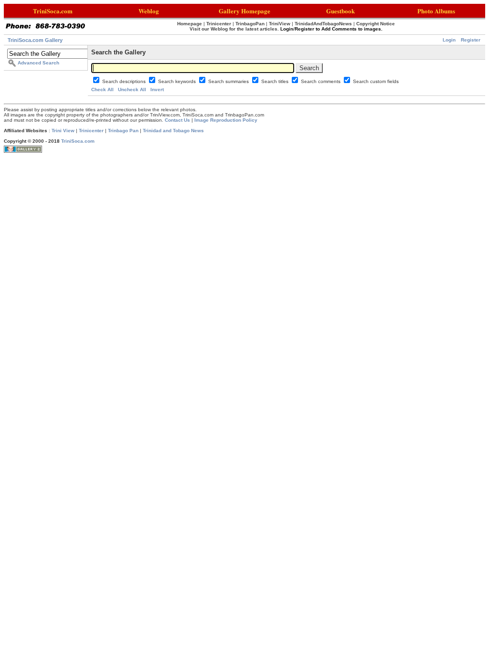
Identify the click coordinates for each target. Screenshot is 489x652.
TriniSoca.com (78, 141)
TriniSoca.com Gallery (35, 40)
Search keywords (177, 81)
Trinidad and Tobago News (173, 130)
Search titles (275, 81)
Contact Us (177, 120)
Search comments (321, 81)
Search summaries (229, 81)
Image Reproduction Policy (225, 120)
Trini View (63, 130)
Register (470, 39)
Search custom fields (376, 81)
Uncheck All (132, 89)
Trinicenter (91, 130)
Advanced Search (38, 62)
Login (449, 39)
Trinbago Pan (123, 130)
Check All (102, 89)
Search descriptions (124, 81)
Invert (157, 89)
